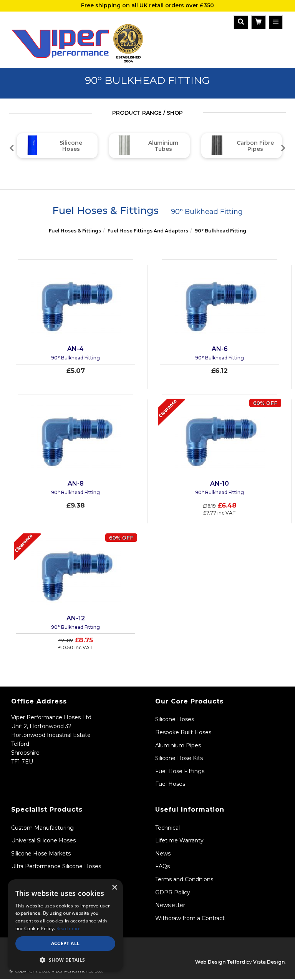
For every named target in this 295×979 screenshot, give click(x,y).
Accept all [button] (65, 943)
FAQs (162, 866)
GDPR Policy (172, 892)
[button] (65, 960)
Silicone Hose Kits (179, 758)
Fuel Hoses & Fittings (75, 231)
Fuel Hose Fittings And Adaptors (148, 231)
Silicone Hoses (174, 719)
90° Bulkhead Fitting (220, 231)
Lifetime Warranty (179, 840)
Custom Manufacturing (42, 827)
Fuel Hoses (170, 783)
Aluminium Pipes (178, 745)
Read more (68, 928)
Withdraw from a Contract (190, 918)
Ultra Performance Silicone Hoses (56, 866)
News (163, 853)
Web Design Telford (220, 962)
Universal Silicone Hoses (43, 840)
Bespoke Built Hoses (183, 732)
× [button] (114, 887)
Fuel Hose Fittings (179, 771)
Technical (167, 827)
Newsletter (170, 905)
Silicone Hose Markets (41, 853)
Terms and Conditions (184, 879)
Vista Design (269, 962)
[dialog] (65, 925)
